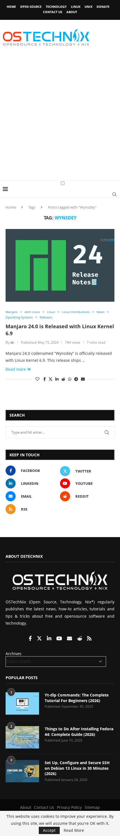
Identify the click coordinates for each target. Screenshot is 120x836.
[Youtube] (59, 638)
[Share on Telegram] (76, 379)
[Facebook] (31, 638)
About (71, 12)
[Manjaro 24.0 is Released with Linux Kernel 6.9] (60, 265)
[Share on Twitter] (50, 379)
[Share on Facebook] (44, 379)
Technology (56, 6)
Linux (75, 6)
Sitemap (92, 807)
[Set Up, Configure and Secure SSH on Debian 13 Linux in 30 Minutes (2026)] (22, 771)
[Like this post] (37, 379)
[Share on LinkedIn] (57, 379)
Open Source (31, 6)
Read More (74, 830)
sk (12, 342)
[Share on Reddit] (63, 379)
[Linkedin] (49, 638)
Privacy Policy (69, 807)
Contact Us (52, 12)
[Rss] (89, 638)
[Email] (70, 638)
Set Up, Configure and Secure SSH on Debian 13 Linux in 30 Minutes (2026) (77, 768)
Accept (49, 830)
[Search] (114, 194)
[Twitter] (40, 638)
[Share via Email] (83, 379)
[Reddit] (80, 638)
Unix (88, 6)
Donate (103, 6)
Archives (13, 653)
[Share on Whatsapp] (69, 379)
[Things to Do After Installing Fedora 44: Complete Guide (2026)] (22, 737)
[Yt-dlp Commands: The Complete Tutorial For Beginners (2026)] (22, 703)
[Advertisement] (60, 118)
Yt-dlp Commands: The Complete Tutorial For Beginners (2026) (77, 697)
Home (11, 6)
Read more (16, 369)
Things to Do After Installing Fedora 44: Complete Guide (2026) (79, 731)
